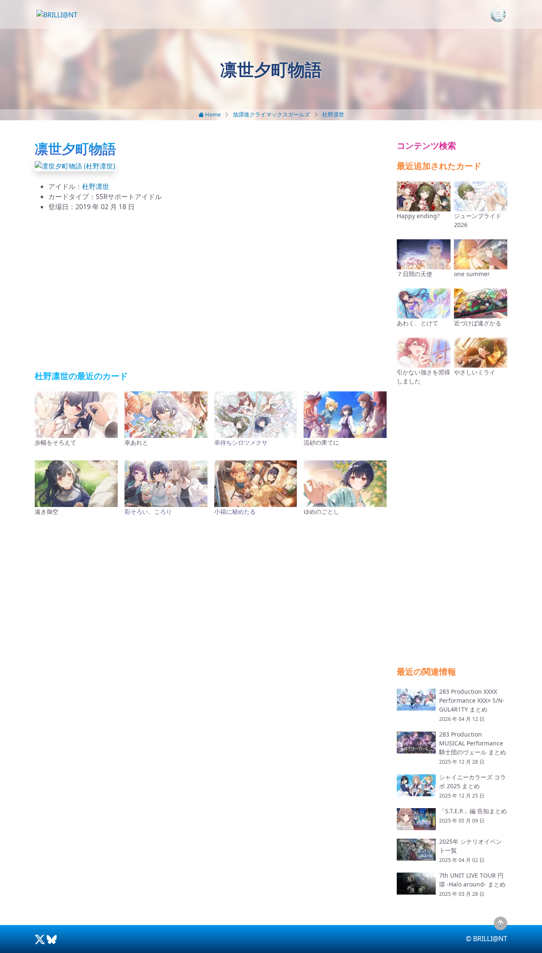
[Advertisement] (211, 291)
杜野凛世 (333, 114)
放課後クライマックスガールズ (271, 114)
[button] (75, 165)
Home (212, 114)
